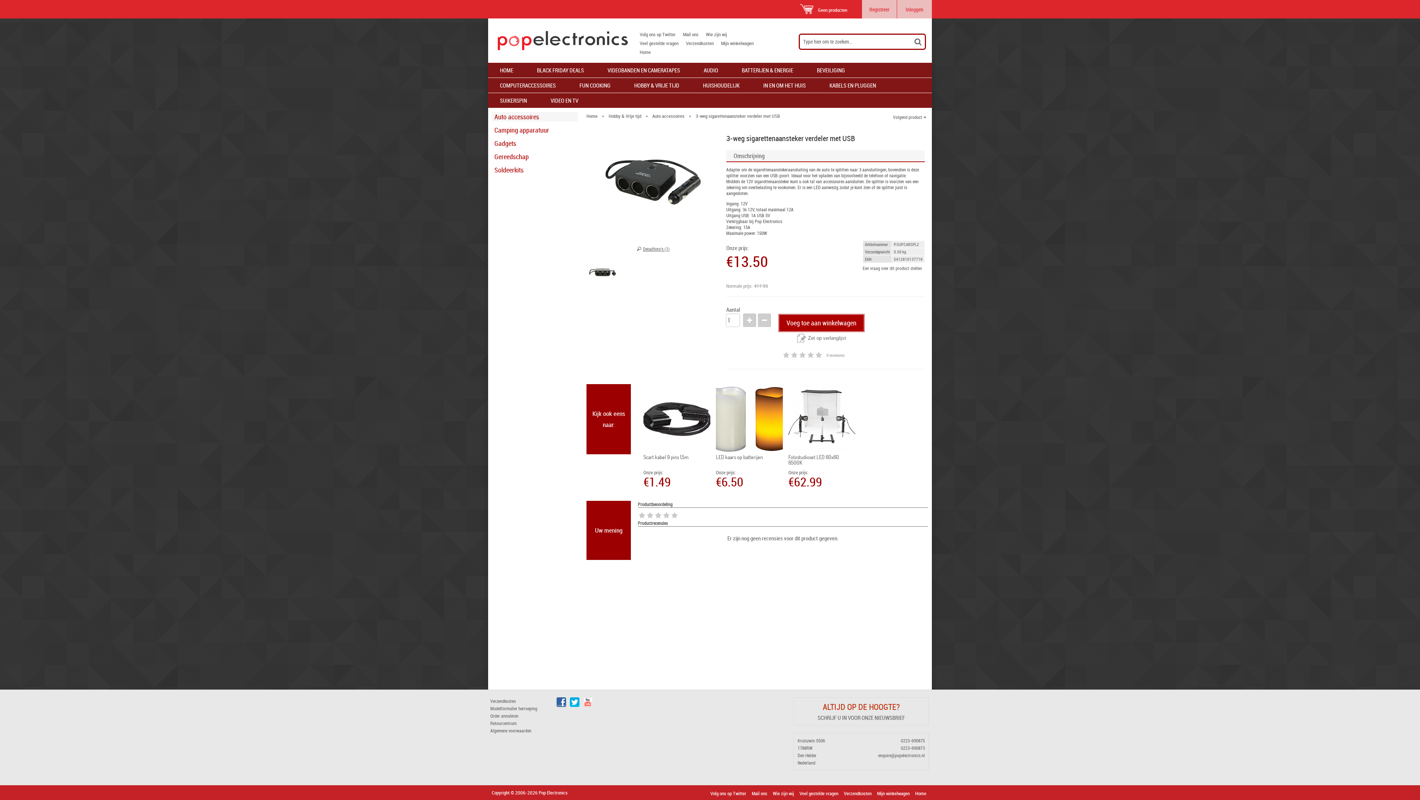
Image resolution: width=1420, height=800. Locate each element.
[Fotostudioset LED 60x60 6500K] (821, 419)
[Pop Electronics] (558, 40)
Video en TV (564, 100)
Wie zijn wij (716, 34)
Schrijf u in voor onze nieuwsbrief (861, 717)
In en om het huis (784, 85)
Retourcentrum (503, 723)
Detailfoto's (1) (656, 249)
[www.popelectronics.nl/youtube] (588, 705)
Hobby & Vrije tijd (656, 85)
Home (645, 52)
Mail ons (691, 34)
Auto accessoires (516, 116)
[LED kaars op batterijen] (749, 419)
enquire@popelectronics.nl (901, 755)
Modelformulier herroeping (513, 708)
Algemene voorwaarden (510, 731)
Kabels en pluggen (852, 85)
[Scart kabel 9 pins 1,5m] (676, 419)
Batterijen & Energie (767, 70)
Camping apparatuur (521, 130)
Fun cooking (595, 85)
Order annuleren (504, 716)
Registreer (879, 9)
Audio (711, 70)
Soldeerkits (509, 169)
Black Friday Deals (560, 70)
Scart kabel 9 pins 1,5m (666, 457)
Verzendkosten (700, 43)
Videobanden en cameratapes (644, 70)
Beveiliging (831, 70)
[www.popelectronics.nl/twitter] (574, 705)
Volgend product (909, 117)
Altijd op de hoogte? (861, 706)
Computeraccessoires (528, 85)
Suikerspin (513, 100)
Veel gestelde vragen (659, 43)
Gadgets (505, 143)
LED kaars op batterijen (739, 457)
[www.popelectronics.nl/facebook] (561, 705)
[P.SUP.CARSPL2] (602, 273)
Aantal (733, 309)
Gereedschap (511, 156)
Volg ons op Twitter (658, 34)
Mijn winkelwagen (737, 43)
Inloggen (914, 9)
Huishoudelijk (721, 85)
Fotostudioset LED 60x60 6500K (813, 460)
